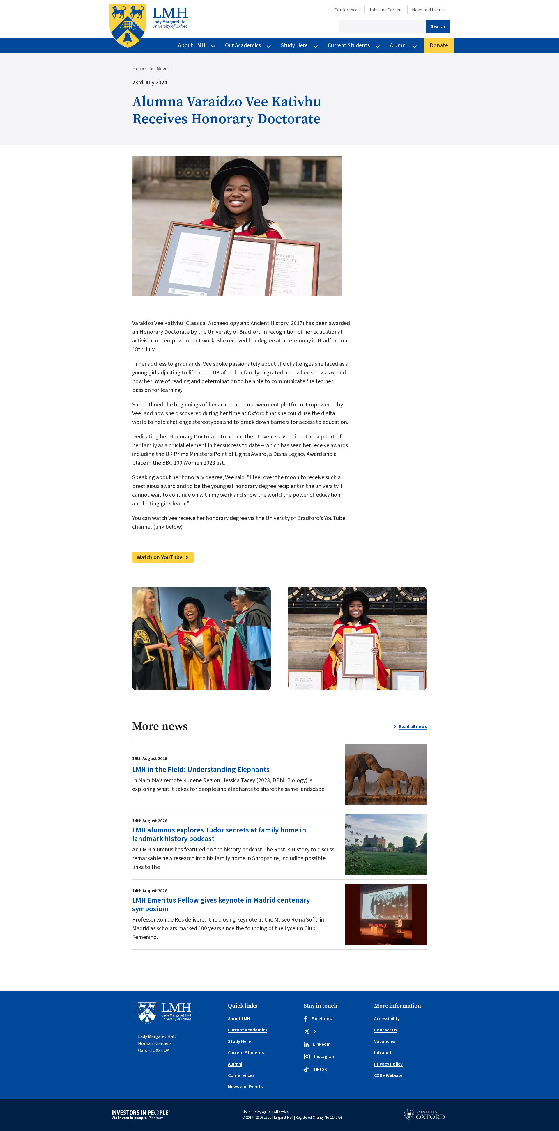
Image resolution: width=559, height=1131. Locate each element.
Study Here (294, 45)
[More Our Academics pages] (268, 45)
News (162, 68)
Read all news (413, 726)
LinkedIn (321, 1044)
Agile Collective (275, 1112)
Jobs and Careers (386, 10)
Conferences (347, 10)
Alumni (398, 45)
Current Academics (247, 1030)
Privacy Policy (388, 1064)
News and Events (428, 10)
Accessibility (387, 1018)
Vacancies (384, 1041)
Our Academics (243, 45)
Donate (439, 45)
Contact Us (385, 1030)
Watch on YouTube (160, 557)
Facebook (322, 1018)
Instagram (325, 1056)
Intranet (383, 1053)
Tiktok (320, 1069)
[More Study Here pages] (315, 45)
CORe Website (388, 1075)
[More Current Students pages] (377, 45)
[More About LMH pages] (213, 45)
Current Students (349, 45)
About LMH (191, 45)
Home (139, 68)
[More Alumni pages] (414, 45)
